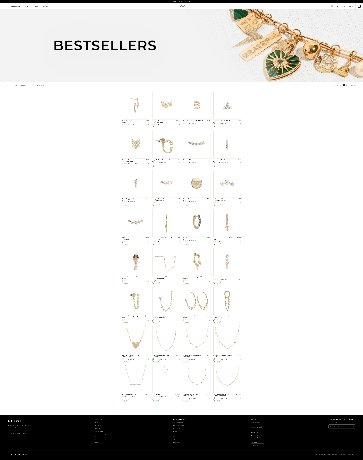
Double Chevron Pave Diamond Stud (130, 160)
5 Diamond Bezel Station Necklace (222, 355)
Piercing (176, 437)
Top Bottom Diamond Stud (162, 159)
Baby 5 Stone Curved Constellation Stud (160, 199)
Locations (98, 425)
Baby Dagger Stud (129, 199)
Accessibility (350, 454)
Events (97, 428)
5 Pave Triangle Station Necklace (192, 355)
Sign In (351, 6)
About (36, 6)
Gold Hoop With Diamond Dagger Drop (162, 238)
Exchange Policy (178, 425)
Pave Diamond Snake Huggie (130, 277)
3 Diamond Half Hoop (221, 277)
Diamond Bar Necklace (130, 394)
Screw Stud (187, 199)
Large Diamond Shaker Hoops (192, 316)
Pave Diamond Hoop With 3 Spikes (193, 277)
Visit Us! (45, 6)
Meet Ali (97, 422)
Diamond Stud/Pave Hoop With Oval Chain (162, 316)
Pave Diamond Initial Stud (193, 120)
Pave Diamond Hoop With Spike (223, 238)
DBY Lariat (156, 394)
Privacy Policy (342, 454)
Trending (27, 6)
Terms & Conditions (332, 454)
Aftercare (176, 439)
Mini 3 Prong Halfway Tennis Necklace (221, 394)
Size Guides (177, 434)
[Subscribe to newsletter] (352, 426)
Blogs (97, 442)
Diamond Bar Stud (220, 159)
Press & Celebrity (100, 434)
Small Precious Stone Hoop (193, 238)
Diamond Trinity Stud (221, 120)
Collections (15, 6)
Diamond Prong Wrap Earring (130, 316)
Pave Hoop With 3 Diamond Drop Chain (223, 316)
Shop (5, 6)
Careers (97, 439)
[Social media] (8, 455)
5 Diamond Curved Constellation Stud (129, 238)
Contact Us (176, 428)
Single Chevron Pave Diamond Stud (160, 121)
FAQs (175, 431)
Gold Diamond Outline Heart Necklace (130, 355)
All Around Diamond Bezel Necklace (190, 394)
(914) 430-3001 (15, 430)
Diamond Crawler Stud (191, 159)
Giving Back (341, 6)
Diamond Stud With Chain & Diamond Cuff (162, 277)
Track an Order (178, 422)
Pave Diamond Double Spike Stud (130, 121)
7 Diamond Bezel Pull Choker (160, 355)
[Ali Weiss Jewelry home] (182, 6)
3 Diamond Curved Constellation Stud (220, 199)
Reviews (97, 437)
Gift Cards (176, 442)
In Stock (126, 127)
